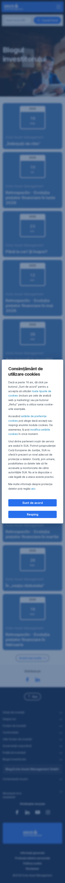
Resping (32, 514)
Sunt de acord (32, 503)
